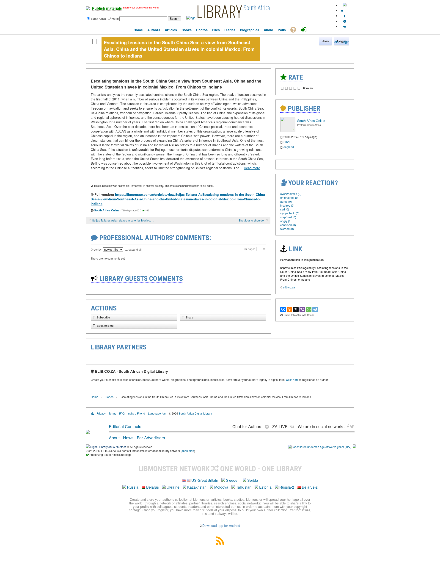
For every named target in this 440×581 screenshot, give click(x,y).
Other (286, 142)
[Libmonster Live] (344, 26)
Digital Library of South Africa (108, 447)
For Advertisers (151, 437)
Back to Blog (105, 325)
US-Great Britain (204, 480)
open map (188, 451)
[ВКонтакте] (283, 309)
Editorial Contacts (125, 426)
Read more (252, 168)
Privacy (101, 413)
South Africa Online (106, 210)
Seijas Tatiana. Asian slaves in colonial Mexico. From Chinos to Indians (123, 220)
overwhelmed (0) (290, 194)
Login (345, 41)
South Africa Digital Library (195, 413)
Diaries (108, 397)
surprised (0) (288, 217)
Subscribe (103, 317)
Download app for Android (221, 525)
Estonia (265, 487)
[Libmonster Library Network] (354, 447)
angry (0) (286, 221)
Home (94, 397)
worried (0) (287, 229)
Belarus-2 (310, 487)
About (114, 437)
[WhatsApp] (308, 309)
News (128, 437)
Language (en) (157, 413)
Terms (112, 413)
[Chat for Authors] (344, 21)
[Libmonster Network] (319, 447)
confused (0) (288, 225)
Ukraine (173, 487)
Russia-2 (286, 487)
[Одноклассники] (289, 309)
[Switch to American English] (344, 5)
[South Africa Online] (287, 131)
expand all (135, 249)
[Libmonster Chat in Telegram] (268, 426)
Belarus (152, 487)
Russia (132, 487)
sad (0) (284, 209)
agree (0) (286, 201)
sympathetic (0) (289, 213)
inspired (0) (287, 205)
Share (189, 317)
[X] (296, 309)
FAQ (121, 413)
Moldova (221, 487)
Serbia (252, 480)
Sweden (232, 480)
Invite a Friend (136, 413)
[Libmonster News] (342, 10)
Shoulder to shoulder (252, 220)
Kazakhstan (196, 487)
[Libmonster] (88, 432)
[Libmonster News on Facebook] (344, 16)
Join (336, 41)
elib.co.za (289, 287)
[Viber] (302, 309)
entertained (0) (289, 197)
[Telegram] (315, 309)
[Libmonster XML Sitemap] (220, 543)
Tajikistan (243, 487)
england (288, 147)
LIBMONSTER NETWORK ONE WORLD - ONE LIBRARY (220, 468)
